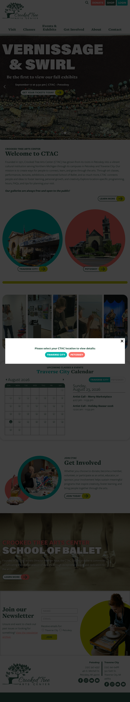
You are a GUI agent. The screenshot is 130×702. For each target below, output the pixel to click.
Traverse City (56, 354)
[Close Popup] (122, 341)
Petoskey (77, 354)
